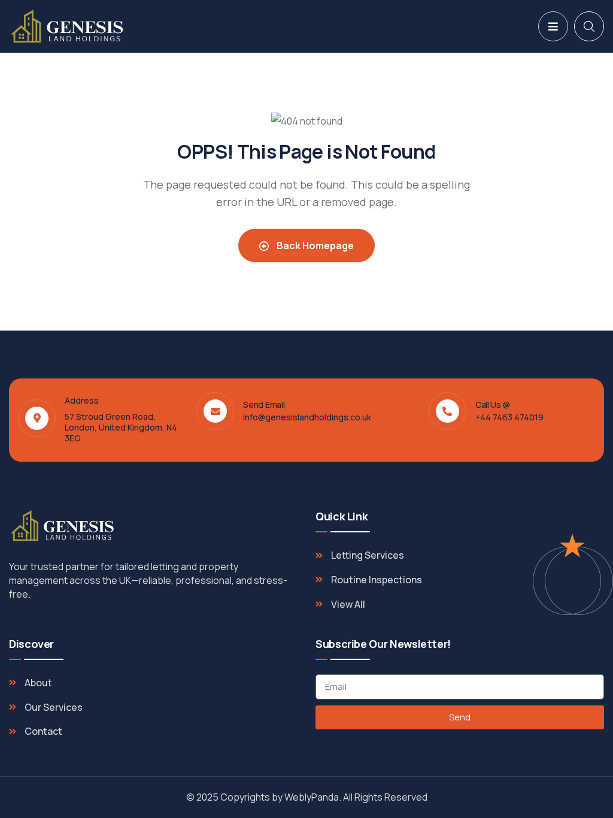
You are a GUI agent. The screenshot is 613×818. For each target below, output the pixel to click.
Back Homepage (314, 245)
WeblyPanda (311, 797)
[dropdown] (553, 26)
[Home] (67, 26)
